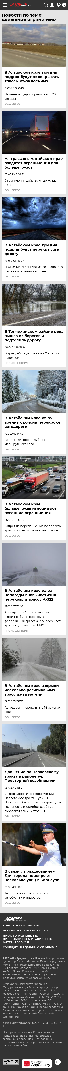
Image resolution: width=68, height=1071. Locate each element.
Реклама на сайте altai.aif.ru (26, 930)
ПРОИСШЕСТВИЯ (16, 363)
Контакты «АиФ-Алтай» (21, 925)
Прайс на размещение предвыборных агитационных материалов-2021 (27, 939)
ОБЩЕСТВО (12, 104)
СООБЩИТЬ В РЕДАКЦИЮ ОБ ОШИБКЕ (30, 947)
